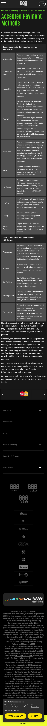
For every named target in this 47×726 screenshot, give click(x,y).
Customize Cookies (11, 711)
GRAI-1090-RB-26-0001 (24, 656)
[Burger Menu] (3, 3)
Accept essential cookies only (15, 715)
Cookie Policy (35, 706)
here (40, 41)
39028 (36, 623)
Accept (35, 716)
